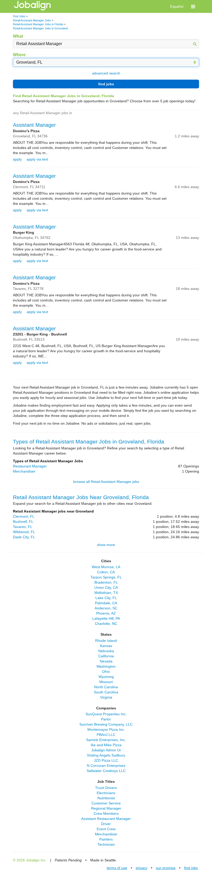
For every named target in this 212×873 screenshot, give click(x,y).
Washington (106, 666)
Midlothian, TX (106, 593)
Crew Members (106, 813)
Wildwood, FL (24, 532)
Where (19, 55)
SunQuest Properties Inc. (106, 714)
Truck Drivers (106, 788)
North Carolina (106, 687)
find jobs (106, 84)
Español (176, 6)
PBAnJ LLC (106, 735)
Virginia (106, 697)
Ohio (106, 671)
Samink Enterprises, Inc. (106, 740)
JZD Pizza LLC (106, 760)
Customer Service (106, 803)
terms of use (117, 868)
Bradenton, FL (106, 582)
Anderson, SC (106, 608)
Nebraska (106, 651)
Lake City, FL (106, 598)
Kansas (106, 646)
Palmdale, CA (106, 603)
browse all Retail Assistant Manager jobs (106, 482)
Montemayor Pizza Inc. (106, 729)
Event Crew (106, 829)
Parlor (106, 719)
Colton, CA (106, 572)
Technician (106, 844)
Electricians (106, 793)
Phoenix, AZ (106, 613)
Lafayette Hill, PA (106, 618)
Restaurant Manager (30, 466)
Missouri (106, 682)
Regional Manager (106, 808)
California (106, 656)
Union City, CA (106, 587)
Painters (106, 839)
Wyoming (106, 677)
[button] (193, 6)
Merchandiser (24, 471)
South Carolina (106, 692)
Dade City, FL (24, 537)
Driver (106, 824)
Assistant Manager (34, 125)
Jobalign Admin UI (106, 750)
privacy (141, 868)
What (18, 36)
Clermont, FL (23, 516)
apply (17, 159)
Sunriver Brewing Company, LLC (106, 724)
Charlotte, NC (106, 624)
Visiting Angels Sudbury (106, 755)
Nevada (106, 661)
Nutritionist (106, 798)
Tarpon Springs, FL (106, 577)
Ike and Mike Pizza (106, 745)
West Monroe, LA (106, 567)
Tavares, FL (22, 527)
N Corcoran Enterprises (106, 765)
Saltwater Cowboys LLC (106, 771)
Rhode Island (106, 641)
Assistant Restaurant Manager (106, 819)
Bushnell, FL (23, 521)
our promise (166, 868)
